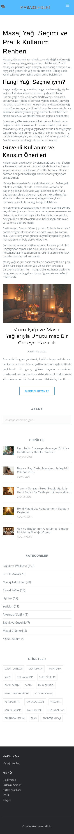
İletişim (7, 800)
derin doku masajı (15, 718)
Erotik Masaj (14, 574)
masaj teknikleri (13, 668)
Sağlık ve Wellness (18, 566)
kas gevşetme (34, 710)
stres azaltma (25, 676)
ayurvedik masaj (44, 693)
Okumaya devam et (37, 391)
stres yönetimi (47, 676)
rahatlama (55, 668)
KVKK (6, 795)
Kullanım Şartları (12, 785)
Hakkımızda (9, 780)
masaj (8, 676)
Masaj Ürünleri (15, 631)
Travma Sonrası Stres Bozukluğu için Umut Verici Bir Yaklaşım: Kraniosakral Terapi (43, 490)
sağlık (28, 685)
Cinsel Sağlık (14, 590)
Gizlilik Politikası (12, 790)
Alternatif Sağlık (15, 614)
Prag (34, 718)
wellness (55, 701)
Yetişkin (11, 606)
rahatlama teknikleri (17, 693)
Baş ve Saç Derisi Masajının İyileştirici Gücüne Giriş (43, 470)
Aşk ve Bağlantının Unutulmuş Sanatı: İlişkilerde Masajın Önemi (42, 530)
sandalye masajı (35, 701)
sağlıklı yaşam (13, 710)
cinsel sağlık (12, 685)
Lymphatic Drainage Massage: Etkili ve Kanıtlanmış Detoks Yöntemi (43, 450)
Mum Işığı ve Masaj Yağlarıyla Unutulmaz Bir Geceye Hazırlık (37, 336)
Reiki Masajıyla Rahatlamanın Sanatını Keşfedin (43, 510)
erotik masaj (36, 668)
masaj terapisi (46, 685)
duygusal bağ (56, 710)
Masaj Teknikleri (17, 582)
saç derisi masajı (52, 718)
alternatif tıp (12, 701)
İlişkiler (10, 598)
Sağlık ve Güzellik (16, 623)
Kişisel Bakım (13, 639)
